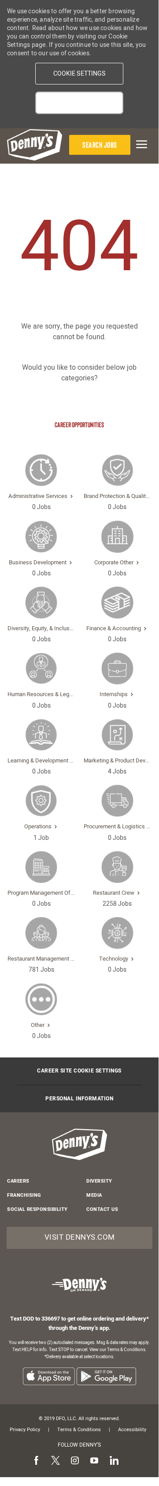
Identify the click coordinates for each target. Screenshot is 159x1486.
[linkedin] (113, 1461)
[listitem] (48, 1376)
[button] (79, 73)
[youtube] (94, 1461)
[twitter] (55, 1461)
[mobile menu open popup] (141, 144)
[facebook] (36, 1461)
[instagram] (74, 1461)
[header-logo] (34, 144)
